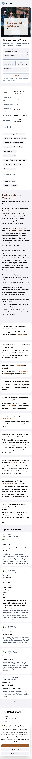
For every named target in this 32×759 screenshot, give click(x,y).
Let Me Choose (15, 749)
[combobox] (16, 51)
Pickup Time (21, 62)
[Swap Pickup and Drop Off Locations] (27, 53)
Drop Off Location (9, 55)
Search (16, 75)
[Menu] (29, 3)
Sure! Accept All (15, 746)
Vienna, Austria (19, 99)
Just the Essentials (15, 753)
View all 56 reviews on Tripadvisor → (11, 702)
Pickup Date (7, 62)
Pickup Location (9, 49)
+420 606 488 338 (10, 718)
